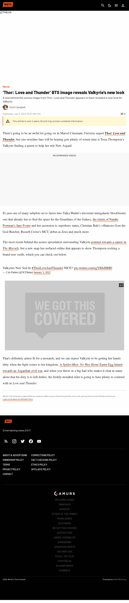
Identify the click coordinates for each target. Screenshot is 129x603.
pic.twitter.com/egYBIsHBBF (93, 268)
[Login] (123, 5)
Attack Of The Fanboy (64, 513)
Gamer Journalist (64, 537)
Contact (8, 474)
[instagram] (14, 441)
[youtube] (39, 441)
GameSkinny (65, 542)
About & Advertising (15, 455)
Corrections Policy (43, 455)
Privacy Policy (11, 469)
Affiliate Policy (40, 469)
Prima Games (64, 518)
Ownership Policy (13, 459)
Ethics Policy (39, 464)
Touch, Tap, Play (64, 556)
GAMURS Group (119, 579)
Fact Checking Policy (44, 459)
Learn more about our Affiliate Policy (18, 399)
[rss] (6, 441)
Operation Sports (64, 546)
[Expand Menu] (116, 5)
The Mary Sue (64, 551)
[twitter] (22, 441)
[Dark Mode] (109, 5)
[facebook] (30, 441)
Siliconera (64, 523)
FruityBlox (64, 561)
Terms (6, 464)
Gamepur (64, 509)
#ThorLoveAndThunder (47, 268)
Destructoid (64, 532)
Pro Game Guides (64, 499)
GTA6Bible (64, 570)
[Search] (102, 5)
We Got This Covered (64, 528)
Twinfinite (64, 504)
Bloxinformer (64, 565)
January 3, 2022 (42, 272)
